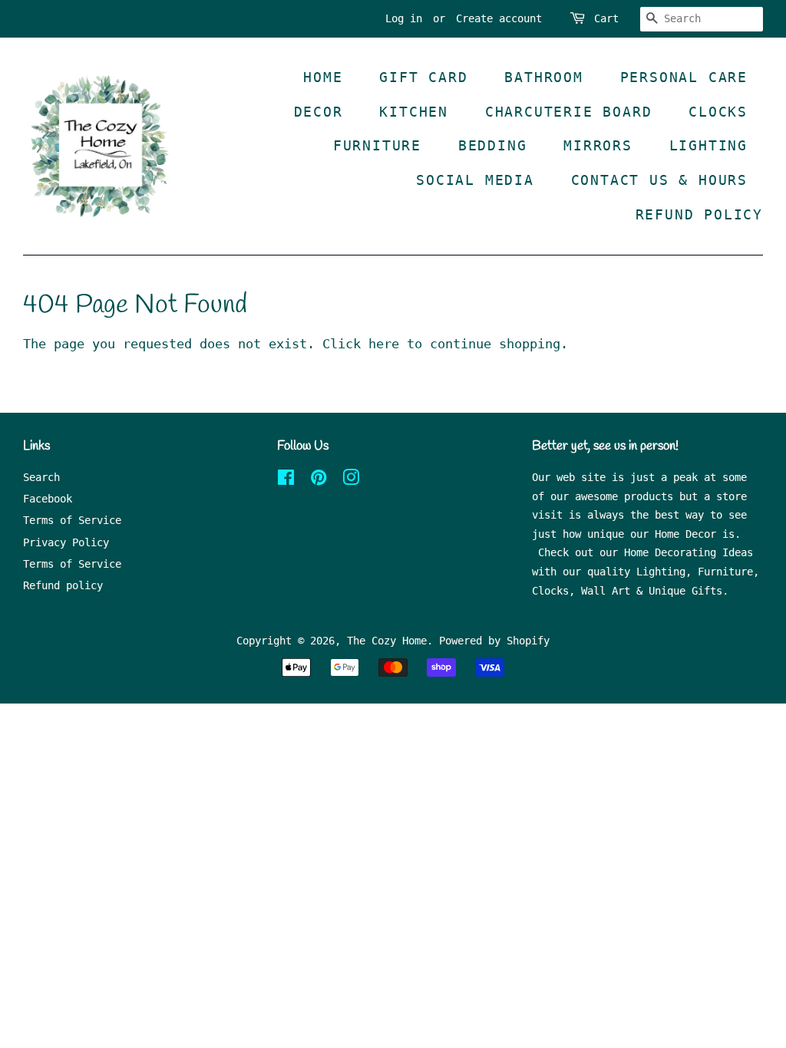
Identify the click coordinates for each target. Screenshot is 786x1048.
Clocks (718, 112)
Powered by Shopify (494, 640)
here (383, 343)
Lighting (708, 145)
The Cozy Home (387, 640)
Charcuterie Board (568, 112)
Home (322, 77)
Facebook (47, 499)
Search (41, 477)
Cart (606, 18)
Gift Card (423, 77)
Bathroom (543, 77)
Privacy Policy (66, 542)
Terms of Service (72, 520)
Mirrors (597, 145)
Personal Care (684, 77)
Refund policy (63, 585)
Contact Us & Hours (659, 180)
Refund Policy (699, 214)
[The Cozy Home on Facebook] (286, 480)
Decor (318, 112)
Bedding (492, 145)
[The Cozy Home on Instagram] (350, 480)
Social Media (475, 180)
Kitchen (413, 112)
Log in (403, 18)
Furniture (377, 145)
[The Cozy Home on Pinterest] (318, 480)
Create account (499, 18)
